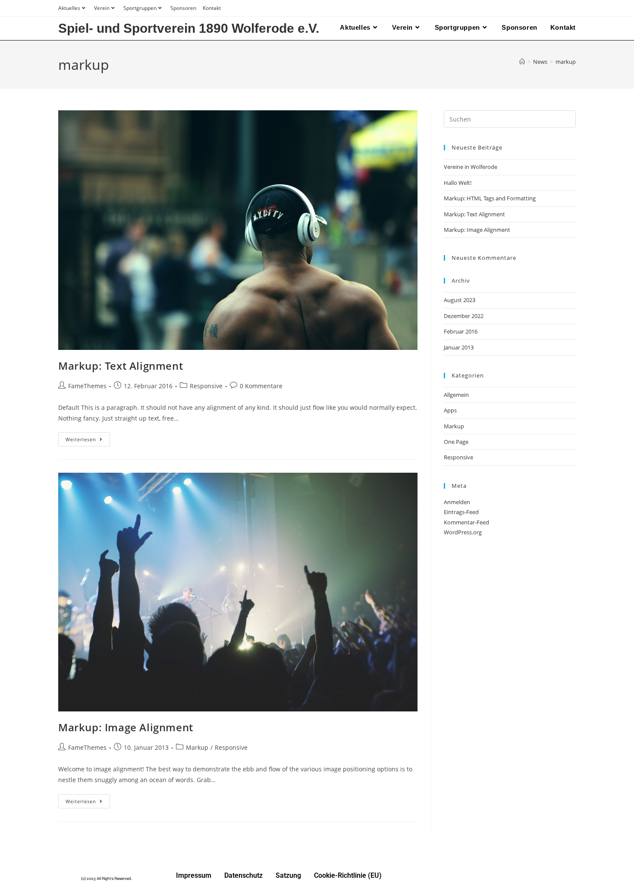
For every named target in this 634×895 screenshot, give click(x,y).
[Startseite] (522, 61)
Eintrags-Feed (461, 512)
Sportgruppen (140, 8)
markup (566, 61)
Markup (197, 747)
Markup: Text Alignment (120, 366)
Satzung (288, 875)
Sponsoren (183, 8)
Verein (102, 8)
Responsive (206, 386)
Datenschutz (243, 875)
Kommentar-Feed (466, 522)
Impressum (193, 875)
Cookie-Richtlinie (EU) (348, 875)
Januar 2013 (459, 347)
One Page (456, 442)
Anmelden (457, 502)
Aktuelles (69, 8)
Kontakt (212, 8)
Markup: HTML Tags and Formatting (490, 198)
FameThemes (87, 386)
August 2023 (459, 300)
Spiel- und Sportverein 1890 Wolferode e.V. (188, 28)
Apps (450, 410)
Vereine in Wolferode (470, 167)
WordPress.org (463, 532)
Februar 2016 (460, 331)
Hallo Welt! (457, 183)
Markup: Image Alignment (125, 727)
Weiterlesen (88, 437)
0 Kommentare (261, 386)
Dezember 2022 (463, 316)
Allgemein (456, 395)
